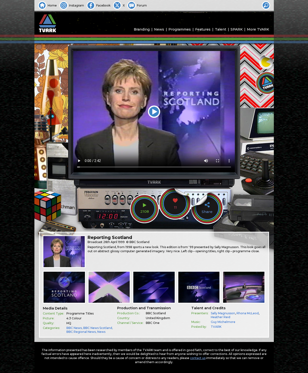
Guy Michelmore (223, 322)
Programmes (179, 29)
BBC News (74, 328)
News (159, 29)
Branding (142, 29)
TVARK (216, 326)
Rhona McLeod (248, 313)
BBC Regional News (81, 332)
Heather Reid (220, 317)
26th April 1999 (114, 242)
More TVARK (258, 29)
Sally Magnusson (223, 313)
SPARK (237, 29)
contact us (197, 358)
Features (203, 29)
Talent (220, 29)
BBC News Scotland (97, 328)
